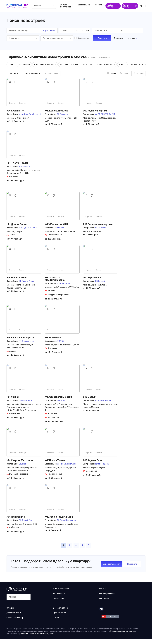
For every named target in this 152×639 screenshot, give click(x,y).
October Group (63, 283)
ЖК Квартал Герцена (56, 110)
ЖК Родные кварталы (95, 110)
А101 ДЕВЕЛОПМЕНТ (105, 114)
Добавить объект (60, 608)
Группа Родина (102, 464)
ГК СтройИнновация (66, 520)
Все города (104, 598)
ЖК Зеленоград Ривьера (59, 517)
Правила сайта (59, 613)
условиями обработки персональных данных (36, 633)
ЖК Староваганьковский (59, 397)
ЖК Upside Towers (55, 460)
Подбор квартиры (110, 6)
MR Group (61, 400)
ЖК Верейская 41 (93, 277)
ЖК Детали (89, 397)
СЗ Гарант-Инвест (27, 281)
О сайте (56, 617)
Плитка (113, 73)
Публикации (58, 598)
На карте (139, 73)
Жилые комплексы (65, 6)
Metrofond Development (30, 114)
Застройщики (84, 5)
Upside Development (66, 464)
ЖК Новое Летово (17, 277)
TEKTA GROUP (25, 166)
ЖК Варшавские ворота (20, 337)
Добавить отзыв (14, 613)
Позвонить (132, 564)
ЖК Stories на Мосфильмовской (55, 278)
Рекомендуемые (32, 73)
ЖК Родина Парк (92, 460)
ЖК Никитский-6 (16, 517)
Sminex (60, 228)
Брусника (23, 464)
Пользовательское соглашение (122, 631)
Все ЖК (102, 589)
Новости (98, 5)
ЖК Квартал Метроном (20, 460)
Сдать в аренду (129, 6)
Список (126, 73)
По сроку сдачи (51, 73)
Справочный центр (15, 617)
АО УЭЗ (60, 341)
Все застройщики (106, 593)
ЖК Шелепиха (53, 337)
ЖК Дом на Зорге (16, 224)
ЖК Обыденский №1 (56, 224)
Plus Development (103, 400)
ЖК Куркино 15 (15, 110)
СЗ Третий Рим (25, 520)
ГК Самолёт (62, 114)
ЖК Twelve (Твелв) (17, 163)
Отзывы (10, 608)
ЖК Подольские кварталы (98, 224)
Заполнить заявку (111, 564)
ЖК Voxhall (13, 397)
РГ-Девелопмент (27, 341)
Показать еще (136, 64)
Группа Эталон (25, 400)
